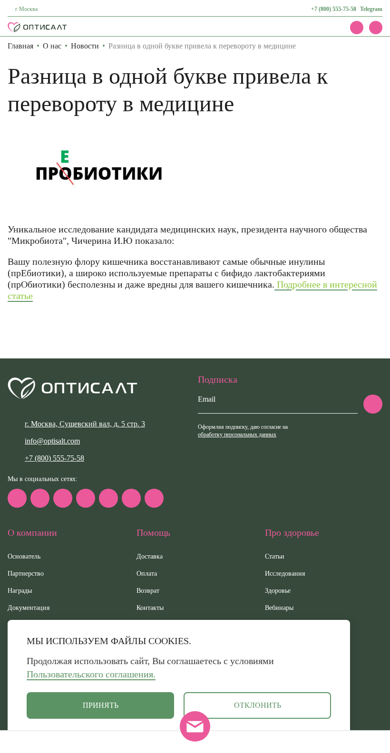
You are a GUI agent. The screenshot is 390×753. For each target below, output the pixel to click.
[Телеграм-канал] (39, 498)
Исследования (285, 573)
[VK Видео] (154, 498)
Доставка (149, 556)
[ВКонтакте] (62, 498)
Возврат (147, 590)
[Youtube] (131, 498)
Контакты (150, 607)
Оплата (146, 573)
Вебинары (279, 607)
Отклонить (257, 705)
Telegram (371, 9)
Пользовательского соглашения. (91, 674)
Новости (85, 46)
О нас (52, 46)
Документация (28, 607)
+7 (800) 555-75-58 (333, 9)
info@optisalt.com (52, 441)
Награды (20, 590)
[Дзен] (108, 498)
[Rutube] (85, 498)
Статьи (274, 556)
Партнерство (26, 573)
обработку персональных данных (237, 434)
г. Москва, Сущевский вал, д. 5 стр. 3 (85, 424)
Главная (20, 46)
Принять (100, 705)
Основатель (24, 556)
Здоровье (278, 590)
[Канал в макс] (17, 498)
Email (206, 399)
